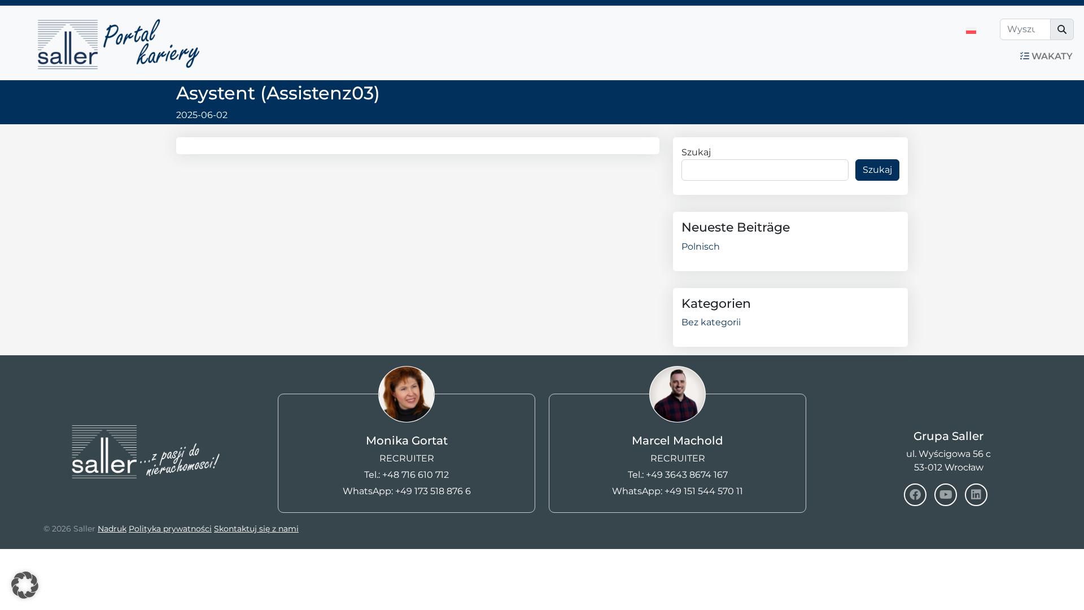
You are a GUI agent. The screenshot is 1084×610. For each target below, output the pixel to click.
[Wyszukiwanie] (1062, 29)
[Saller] (135, 390)
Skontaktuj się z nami (256, 529)
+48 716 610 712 (415, 474)
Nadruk (112, 529)
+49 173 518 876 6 (433, 491)
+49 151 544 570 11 (704, 491)
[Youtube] (945, 494)
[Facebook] (915, 494)
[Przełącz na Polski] (971, 30)
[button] (25, 585)
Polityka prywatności (170, 529)
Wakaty (1051, 56)
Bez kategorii (711, 322)
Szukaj (696, 152)
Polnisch (700, 246)
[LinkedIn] (976, 494)
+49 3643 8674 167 (687, 474)
